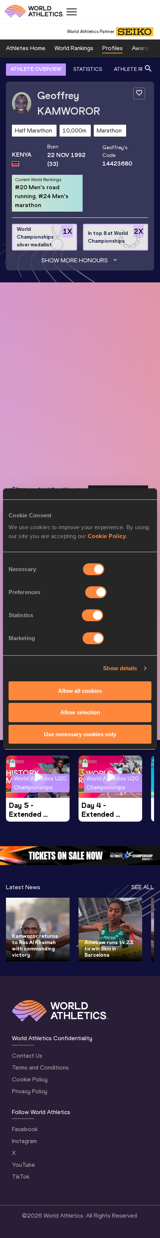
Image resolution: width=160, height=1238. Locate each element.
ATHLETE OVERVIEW (35, 69)
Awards (141, 48)
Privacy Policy (29, 1091)
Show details (120, 668)
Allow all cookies (80, 690)
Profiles (112, 48)
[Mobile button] (71, 11)
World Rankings (73, 48)
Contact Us (27, 1055)
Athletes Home (25, 48)
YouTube (23, 1164)
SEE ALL (142, 887)
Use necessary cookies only (80, 734)
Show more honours (74, 260)
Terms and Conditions (40, 1067)
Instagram (24, 1140)
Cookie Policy (107, 536)
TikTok (20, 1176)
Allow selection (80, 712)
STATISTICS (87, 69)
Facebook (25, 1129)
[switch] (95, 592)
